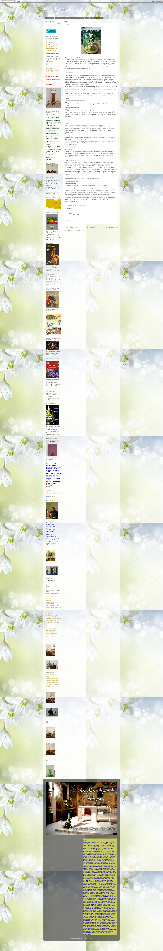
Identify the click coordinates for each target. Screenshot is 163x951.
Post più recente (71, 227)
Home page (50, 18)
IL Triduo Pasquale (51, 628)
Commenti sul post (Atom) (77, 230)
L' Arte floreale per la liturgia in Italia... (51, 631)
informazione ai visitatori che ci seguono (76, 18)
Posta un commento (72, 220)
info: (92, 18)
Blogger (92, 938)
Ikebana (48, 626)
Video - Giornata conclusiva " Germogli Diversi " (53, 71)
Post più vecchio (111, 227)
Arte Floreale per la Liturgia (75, 10)
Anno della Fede (50, 596)
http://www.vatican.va (52, 682)
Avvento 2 (49, 613)
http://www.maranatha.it (52, 684)
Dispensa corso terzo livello (53, 618)
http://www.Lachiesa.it (52, 678)
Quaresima (49, 639)
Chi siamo (99, 18)
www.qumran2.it (50, 686)
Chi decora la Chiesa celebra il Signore (51, 616)
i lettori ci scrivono (51, 620)
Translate (52, 496)
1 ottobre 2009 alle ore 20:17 (76, 217)
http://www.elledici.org (52, 680)
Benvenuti (59, 18)
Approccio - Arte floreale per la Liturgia (52, 603)
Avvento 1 (49, 611)
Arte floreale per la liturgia (53, 605)
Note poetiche (50, 637)
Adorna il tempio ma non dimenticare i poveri (52, 594)
